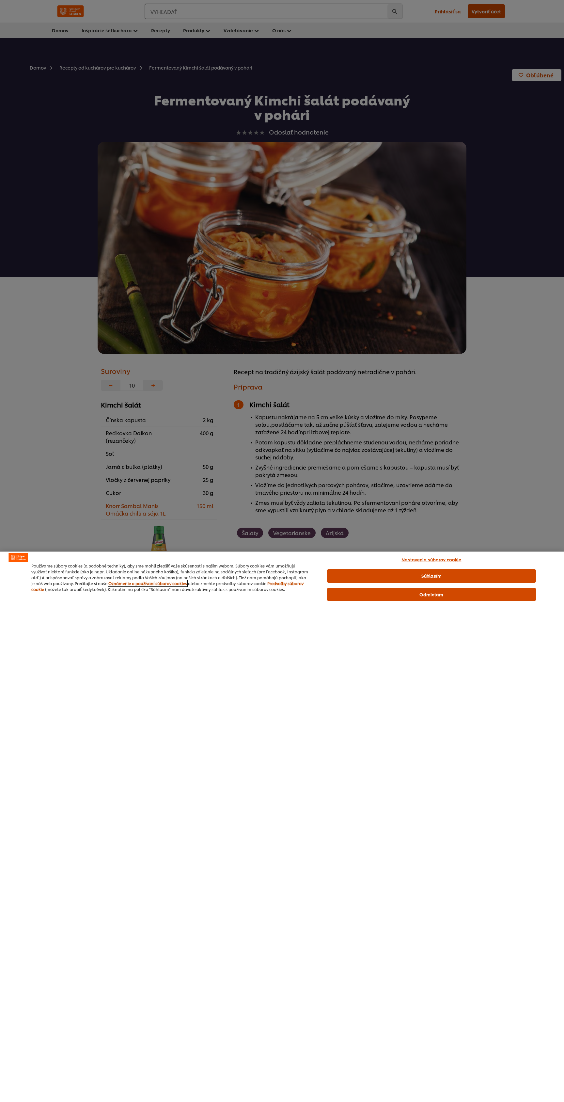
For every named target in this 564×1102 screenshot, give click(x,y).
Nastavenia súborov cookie (431, 559)
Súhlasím (431, 576)
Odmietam (431, 594)
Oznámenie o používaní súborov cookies (147, 583)
